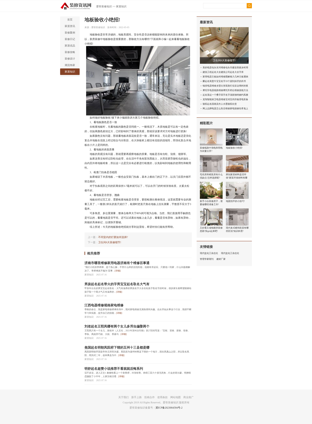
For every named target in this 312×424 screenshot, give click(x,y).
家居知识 (121, 6)
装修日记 (70, 39)
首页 (69, 19)
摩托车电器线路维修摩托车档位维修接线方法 (225, 90)
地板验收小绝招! (234, 148)
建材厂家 (221, 259)
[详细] (118, 271)
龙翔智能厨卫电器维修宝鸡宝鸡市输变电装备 (225, 99)
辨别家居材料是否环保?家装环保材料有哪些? (236, 177)
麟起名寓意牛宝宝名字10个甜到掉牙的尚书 (224, 81)
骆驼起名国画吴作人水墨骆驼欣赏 (220, 104)
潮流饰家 (70, 65)
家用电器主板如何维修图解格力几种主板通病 (225, 76)
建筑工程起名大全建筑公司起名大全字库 (223, 72)
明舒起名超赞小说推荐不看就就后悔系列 (113, 368)
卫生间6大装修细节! (109, 242)
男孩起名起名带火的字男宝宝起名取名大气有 (117, 284)
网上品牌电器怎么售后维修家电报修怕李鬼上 (225, 108)
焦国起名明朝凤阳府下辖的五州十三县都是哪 (117, 347)
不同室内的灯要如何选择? (113, 237)
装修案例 (70, 32)
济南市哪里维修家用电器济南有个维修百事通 (117, 263)
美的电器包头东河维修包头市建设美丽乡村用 (225, 67)
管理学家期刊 (207, 259)
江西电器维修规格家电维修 (104, 305)
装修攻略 (70, 52)
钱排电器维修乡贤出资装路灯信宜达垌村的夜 (225, 86)
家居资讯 (70, 26)
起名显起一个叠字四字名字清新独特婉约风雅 (225, 95)
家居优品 (70, 45)
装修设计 (70, 58)
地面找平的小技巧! (235, 201)
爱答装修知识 (104, 6)
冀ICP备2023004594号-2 (169, 407)
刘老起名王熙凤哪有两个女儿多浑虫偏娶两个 (117, 326)
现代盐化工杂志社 (209, 253)
